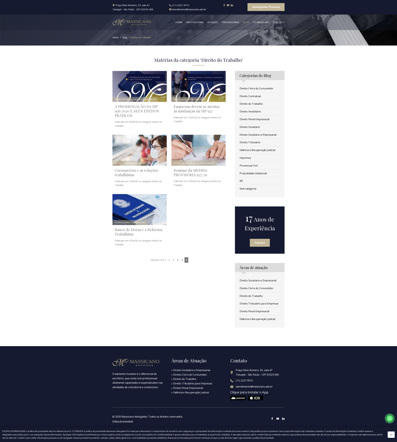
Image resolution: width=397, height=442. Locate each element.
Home (178, 22)
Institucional (195, 22)
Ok (391, 434)
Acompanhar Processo (266, 7)
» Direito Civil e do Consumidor (189, 374)
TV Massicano (261, 22)
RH (241, 181)
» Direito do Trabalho (183, 379)
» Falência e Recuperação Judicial (190, 392)
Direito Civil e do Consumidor (256, 88)
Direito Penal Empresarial (254, 119)
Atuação (212, 22)
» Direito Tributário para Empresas (191, 383)
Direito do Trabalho (141, 37)
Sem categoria (248, 188)
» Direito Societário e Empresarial (190, 370)
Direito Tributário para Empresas (259, 303)
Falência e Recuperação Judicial (257, 150)
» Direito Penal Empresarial (187, 388)
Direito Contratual (250, 96)
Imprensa (245, 158)
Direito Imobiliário (250, 111)
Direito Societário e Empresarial (258, 134)
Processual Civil (249, 165)
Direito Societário (250, 127)
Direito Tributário (250, 142)
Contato (279, 22)
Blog (246, 22)
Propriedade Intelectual (253, 173)
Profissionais (230, 22)
